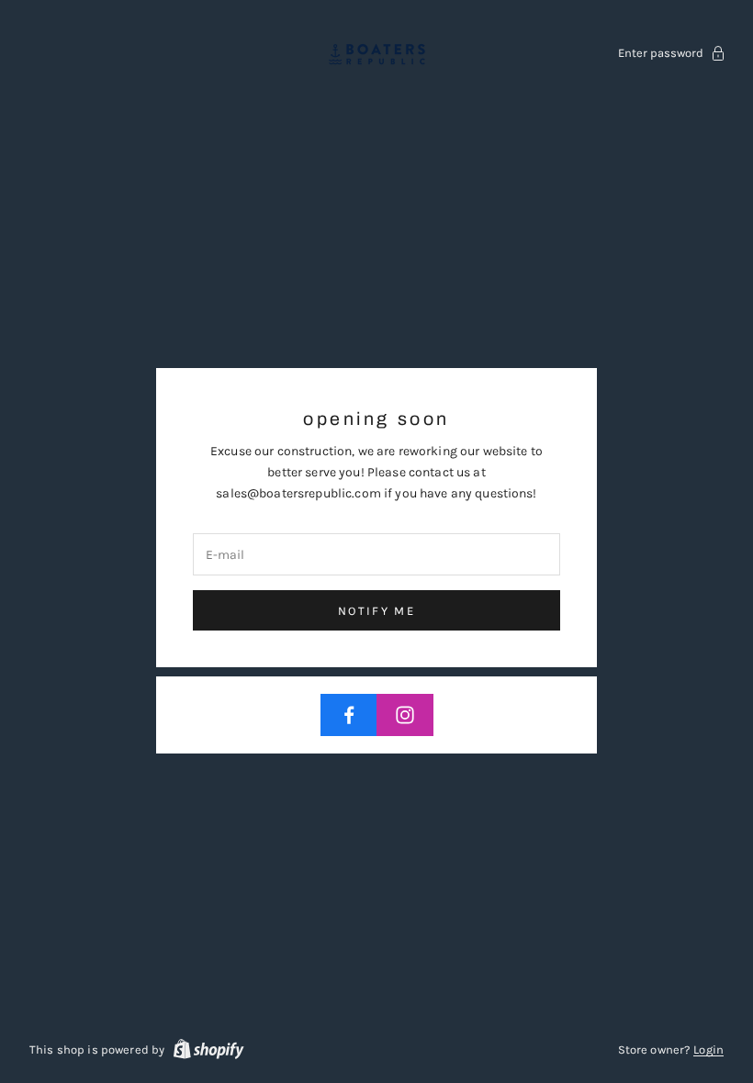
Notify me (376, 611)
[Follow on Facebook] (348, 715)
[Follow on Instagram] (405, 715)
